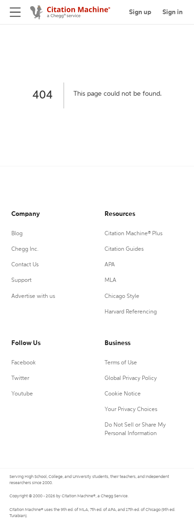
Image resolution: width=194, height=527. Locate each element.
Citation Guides (124, 249)
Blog (17, 234)
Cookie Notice (123, 394)
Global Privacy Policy (131, 378)
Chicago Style (122, 296)
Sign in (172, 12)
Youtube (22, 394)
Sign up (140, 12)
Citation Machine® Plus (133, 234)
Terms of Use (121, 363)
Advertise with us (33, 296)
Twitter (20, 378)
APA (110, 265)
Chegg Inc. (25, 249)
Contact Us (25, 265)
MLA (110, 280)
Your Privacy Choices (131, 409)
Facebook (23, 363)
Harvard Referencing (131, 312)
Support (21, 280)
